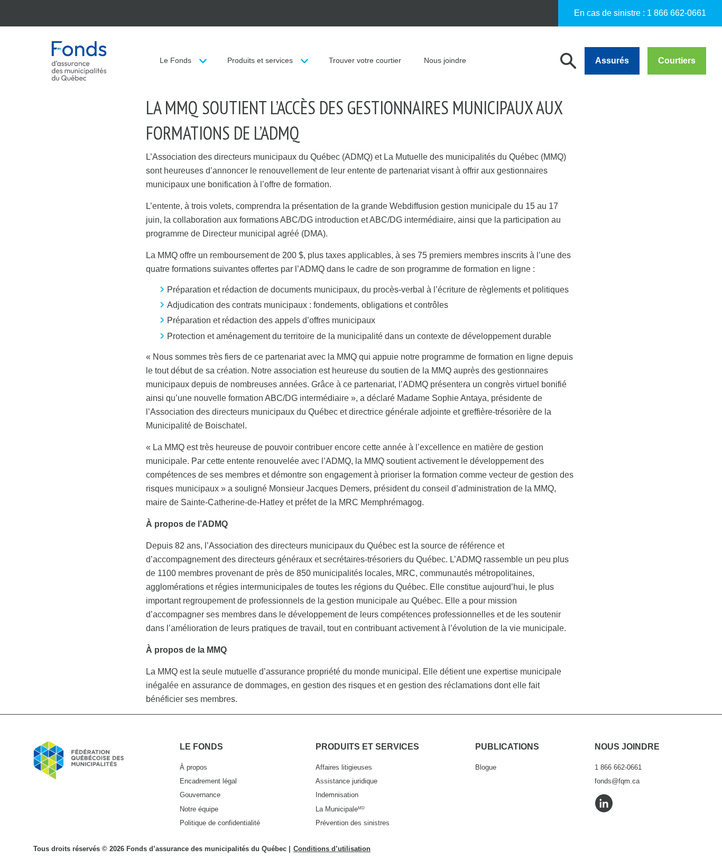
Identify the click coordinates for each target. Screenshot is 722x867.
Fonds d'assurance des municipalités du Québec (79, 61)
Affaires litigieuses (344, 767)
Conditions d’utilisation (332, 849)
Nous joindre (445, 60)
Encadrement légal (208, 781)
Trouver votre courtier (365, 60)
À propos (193, 767)
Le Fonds (175, 60)
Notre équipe (199, 809)
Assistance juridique (346, 781)
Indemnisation (337, 795)
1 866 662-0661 (676, 12)
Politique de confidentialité (220, 823)
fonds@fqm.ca (617, 781)
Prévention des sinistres (353, 823)
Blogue (485, 767)
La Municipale (340, 809)
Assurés (612, 60)
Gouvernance (200, 795)
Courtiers (677, 60)
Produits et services (260, 60)
